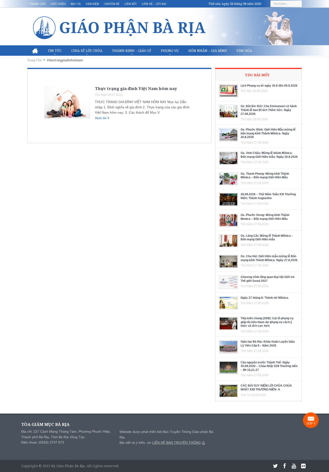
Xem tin (101, 118)
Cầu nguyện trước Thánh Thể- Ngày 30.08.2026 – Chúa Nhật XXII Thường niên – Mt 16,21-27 (269, 366)
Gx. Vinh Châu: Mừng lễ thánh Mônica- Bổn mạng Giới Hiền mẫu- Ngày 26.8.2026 (269, 155)
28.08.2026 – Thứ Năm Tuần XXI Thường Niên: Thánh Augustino (268, 196)
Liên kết (130, 4)
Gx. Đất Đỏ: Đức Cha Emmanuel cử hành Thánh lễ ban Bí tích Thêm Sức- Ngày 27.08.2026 (269, 109)
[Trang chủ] (35, 50)
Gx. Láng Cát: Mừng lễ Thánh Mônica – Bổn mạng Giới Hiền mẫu (267, 237)
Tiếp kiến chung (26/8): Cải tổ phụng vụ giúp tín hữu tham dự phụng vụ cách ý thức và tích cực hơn (267, 322)
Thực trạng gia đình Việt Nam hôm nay (136, 88)
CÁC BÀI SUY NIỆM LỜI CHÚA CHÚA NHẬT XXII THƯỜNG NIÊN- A (266, 387)
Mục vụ (76, 4)
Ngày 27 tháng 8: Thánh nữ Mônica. (265, 297)
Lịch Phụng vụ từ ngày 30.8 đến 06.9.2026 (269, 85)
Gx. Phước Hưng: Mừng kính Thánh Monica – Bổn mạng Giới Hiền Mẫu (265, 217)
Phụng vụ (170, 50)
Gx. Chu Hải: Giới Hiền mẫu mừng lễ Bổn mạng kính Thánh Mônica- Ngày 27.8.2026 (269, 258)
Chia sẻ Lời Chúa (86, 50)
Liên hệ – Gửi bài (154, 4)
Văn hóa (244, 50)
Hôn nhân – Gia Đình (207, 50)
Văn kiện (92, 4)
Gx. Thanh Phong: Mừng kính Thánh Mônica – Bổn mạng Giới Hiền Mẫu (265, 175)
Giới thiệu (58, 4)
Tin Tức (55, 50)
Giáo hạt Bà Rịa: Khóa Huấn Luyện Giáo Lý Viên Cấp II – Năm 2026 (268, 343)
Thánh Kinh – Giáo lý (131, 50)
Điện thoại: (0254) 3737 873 (42, 442)
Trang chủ (38, 4)
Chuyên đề (111, 4)
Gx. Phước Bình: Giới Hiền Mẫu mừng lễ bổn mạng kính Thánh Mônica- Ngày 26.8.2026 (268, 133)
